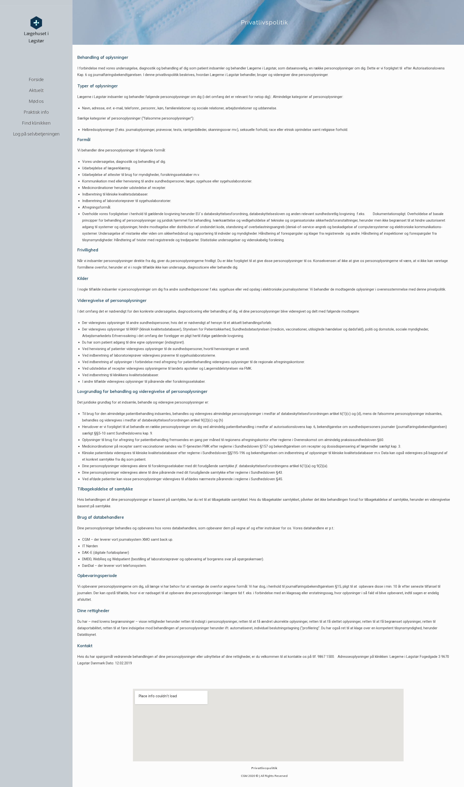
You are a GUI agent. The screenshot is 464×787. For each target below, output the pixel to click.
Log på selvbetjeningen (36, 133)
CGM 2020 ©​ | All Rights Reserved (264, 776)
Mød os (36, 101)
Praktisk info (36, 112)
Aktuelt (36, 90)
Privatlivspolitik (264, 768)
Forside (36, 79)
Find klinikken (36, 123)
